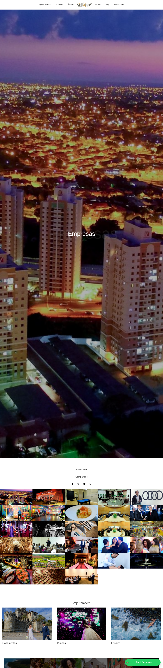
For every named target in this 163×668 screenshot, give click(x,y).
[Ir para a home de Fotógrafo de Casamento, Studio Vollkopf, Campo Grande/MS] (84, 5)
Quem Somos (45, 5)
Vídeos (98, 5)
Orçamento (119, 5)
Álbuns (71, 5)
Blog (108, 5)
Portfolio (59, 5)
